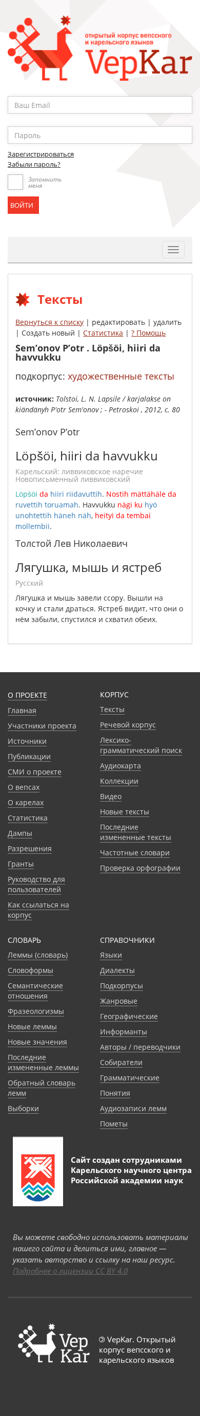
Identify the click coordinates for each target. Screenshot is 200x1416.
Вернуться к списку (49, 322)
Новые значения (37, 1042)
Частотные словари (135, 852)
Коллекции (119, 781)
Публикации (29, 756)
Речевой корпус (128, 724)
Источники (27, 741)
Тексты (112, 709)
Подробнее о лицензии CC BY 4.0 (70, 1271)
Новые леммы (32, 1026)
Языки (111, 955)
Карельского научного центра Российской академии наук (131, 1175)
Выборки (23, 1108)
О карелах (26, 802)
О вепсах (23, 787)
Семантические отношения (35, 991)
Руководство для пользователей (36, 884)
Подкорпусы (121, 985)
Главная (22, 710)
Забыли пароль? (34, 164)
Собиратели (121, 1062)
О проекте (27, 695)
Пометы (114, 1124)
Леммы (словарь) (38, 955)
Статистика (103, 333)
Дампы (20, 833)
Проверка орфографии (140, 868)
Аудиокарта (120, 765)
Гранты (21, 864)
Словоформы (30, 970)
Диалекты (117, 970)
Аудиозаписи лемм (133, 1108)
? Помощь (148, 333)
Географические (129, 1016)
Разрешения (30, 848)
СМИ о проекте (35, 772)
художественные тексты (121, 376)
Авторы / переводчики (140, 1047)
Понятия (115, 1093)
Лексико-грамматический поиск (141, 745)
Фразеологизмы (36, 1011)
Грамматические (129, 1077)
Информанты (123, 1031)
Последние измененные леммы (43, 1062)
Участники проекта (42, 726)
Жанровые (118, 1001)
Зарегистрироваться (41, 154)
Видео (111, 796)
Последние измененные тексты (135, 832)
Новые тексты (124, 811)
